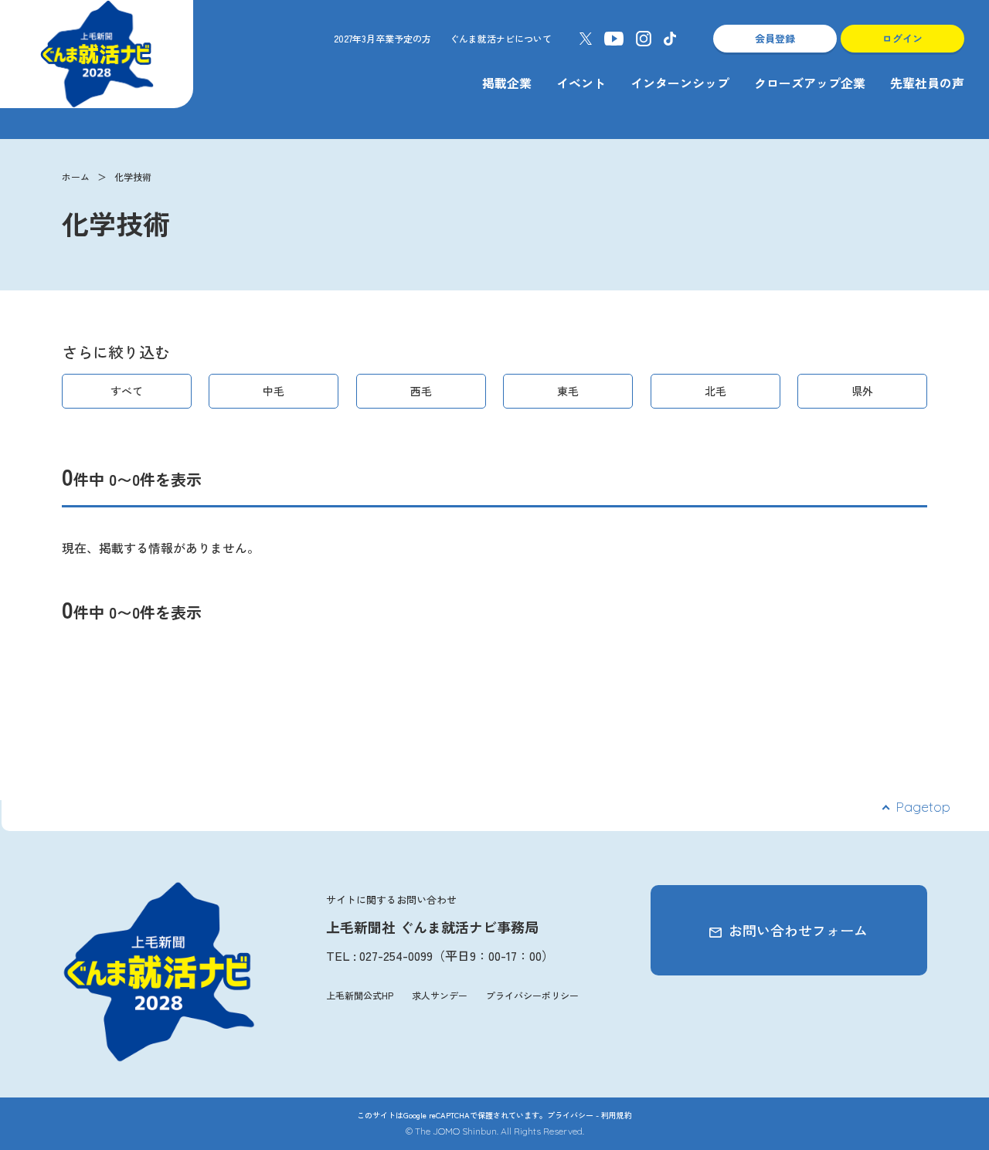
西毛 (421, 391)
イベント (581, 82)
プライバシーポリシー (532, 995)
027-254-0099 (396, 955)
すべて (126, 391)
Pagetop (923, 807)
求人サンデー (439, 995)
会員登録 (775, 38)
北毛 (715, 391)
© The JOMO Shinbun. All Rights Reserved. (495, 1131)
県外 (862, 391)
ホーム (76, 176)
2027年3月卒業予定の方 (382, 38)
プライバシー (570, 1115)
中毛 (273, 391)
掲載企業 (507, 82)
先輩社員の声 (927, 82)
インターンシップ (679, 82)
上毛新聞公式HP (359, 995)
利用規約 (616, 1115)
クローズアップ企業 (809, 82)
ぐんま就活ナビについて (501, 38)
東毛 (568, 391)
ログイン (902, 38)
